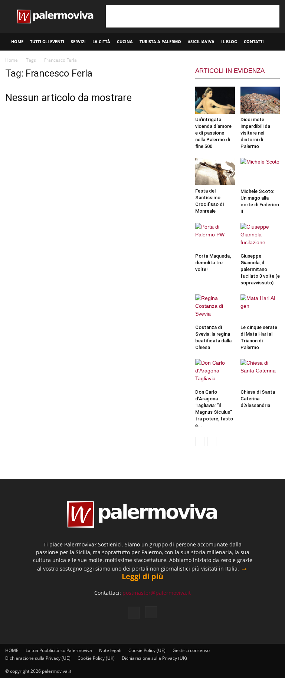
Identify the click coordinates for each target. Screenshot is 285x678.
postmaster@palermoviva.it (156, 592)
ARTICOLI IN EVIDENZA (230, 70)
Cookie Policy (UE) (147, 650)
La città (101, 41)
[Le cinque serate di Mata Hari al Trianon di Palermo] (260, 308)
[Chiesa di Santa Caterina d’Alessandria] (260, 372)
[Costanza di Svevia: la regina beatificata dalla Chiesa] (215, 308)
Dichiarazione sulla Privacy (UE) (38, 658)
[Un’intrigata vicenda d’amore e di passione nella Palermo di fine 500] (215, 100)
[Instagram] (151, 612)
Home (11, 60)
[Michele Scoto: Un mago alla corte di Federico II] (260, 171)
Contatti (254, 41)
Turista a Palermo (160, 41)
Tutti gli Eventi (47, 41)
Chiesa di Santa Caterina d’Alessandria (257, 398)
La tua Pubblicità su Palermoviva (59, 650)
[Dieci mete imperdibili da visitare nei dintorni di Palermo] (260, 100)
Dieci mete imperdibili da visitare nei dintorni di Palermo (255, 133)
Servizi (78, 41)
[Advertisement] (192, 16)
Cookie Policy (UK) (96, 658)
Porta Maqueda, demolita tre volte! (213, 262)
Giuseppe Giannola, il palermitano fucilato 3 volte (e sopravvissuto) (260, 269)
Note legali (110, 650)
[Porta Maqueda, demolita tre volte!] (215, 236)
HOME (17, 41)
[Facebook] (134, 613)
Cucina (125, 41)
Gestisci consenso (191, 650)
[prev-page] (199, 441)
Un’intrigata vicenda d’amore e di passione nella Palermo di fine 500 (213, 133)
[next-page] (211, 441)
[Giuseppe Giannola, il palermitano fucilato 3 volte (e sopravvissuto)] (260, 236)
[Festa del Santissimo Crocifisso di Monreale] (215, 171)
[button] (276, 41)
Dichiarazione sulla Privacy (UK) (154, 658)
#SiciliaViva (201, 41)
